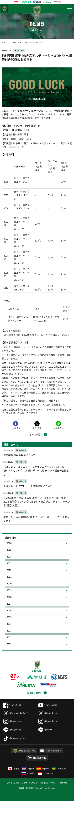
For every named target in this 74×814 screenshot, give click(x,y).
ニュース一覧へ (35, 434)
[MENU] (69, 8)
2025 (9, 549)
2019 (9, 590)
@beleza (48, 729)
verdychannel (50, 704)
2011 (9, 644)
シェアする (15, 428)
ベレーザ (21, 50)
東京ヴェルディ (4, 8)
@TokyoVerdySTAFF (18, 713)
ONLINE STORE (39, 758)
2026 (9, 543)
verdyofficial (15, 704)
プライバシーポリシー (48, 782)
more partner (34, 693)
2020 (9, 583)
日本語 (16, 768)
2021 (9, 576)
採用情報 (63, 782)
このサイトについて (29, 782)
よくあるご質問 (13, 782)
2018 (9, 597)
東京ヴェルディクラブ (27, 750)
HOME (4, 42)
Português (61, 768)
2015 (9, 617)
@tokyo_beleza (51, 713)
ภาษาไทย (31, 773)
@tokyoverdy (15, 729)
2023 (9, 563)
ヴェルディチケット (53, 750)
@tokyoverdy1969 (17, 738)
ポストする (37, 428)
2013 (9, 630)
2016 (9, 610)
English (31, 768)
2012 (9, 637)
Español (45, 768)
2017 (9, 603)
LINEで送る (58, 428)
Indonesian (48, 773)
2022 (9, 570)
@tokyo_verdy (15, 721)
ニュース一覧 (16, 42)
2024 (9, 556)
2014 (9, 623)
